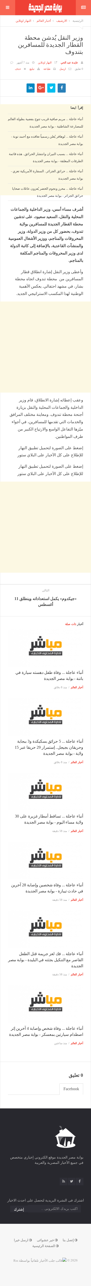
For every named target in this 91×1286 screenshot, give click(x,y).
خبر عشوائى (46, 1240)
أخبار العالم (44, 21)
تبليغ (32, 68)
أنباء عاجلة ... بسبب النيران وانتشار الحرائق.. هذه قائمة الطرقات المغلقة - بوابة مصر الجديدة (46, 157)
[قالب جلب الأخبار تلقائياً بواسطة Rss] (39, 1260)
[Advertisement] (45, 251)
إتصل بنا (69, 1240)
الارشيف (61, 21)
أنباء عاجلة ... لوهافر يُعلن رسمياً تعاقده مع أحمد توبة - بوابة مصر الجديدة (47, 140)
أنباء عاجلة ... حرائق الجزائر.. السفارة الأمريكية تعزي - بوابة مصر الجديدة (47, 175)
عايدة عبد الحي (69, 62)
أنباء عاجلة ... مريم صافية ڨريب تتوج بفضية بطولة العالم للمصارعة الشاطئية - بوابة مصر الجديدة (45, 122)
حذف (18, 68)
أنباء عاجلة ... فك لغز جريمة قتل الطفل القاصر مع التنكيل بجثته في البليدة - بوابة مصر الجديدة (45, 960)
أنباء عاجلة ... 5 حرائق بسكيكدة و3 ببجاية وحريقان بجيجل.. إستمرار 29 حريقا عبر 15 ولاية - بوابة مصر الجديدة (49, 747)
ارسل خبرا (21, 1240)
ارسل (62, 68)
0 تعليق (79, 68)
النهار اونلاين (23, 21)
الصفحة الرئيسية (44, 1246)
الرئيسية (78, 21)
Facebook (71, 1089)
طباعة (47, 68)
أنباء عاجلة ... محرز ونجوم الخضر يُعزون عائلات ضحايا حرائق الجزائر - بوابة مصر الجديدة (47, 192)
